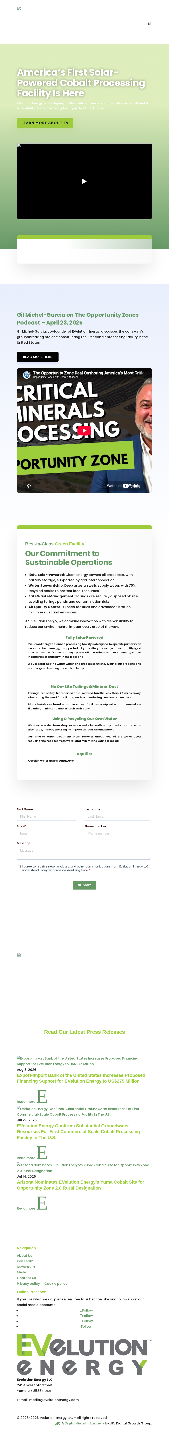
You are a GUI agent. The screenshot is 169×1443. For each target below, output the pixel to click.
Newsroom (26, 1266)
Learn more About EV (45, 123)
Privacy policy (28, 1283)
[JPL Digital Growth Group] (57, 1424)
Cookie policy (55, 1283)
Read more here (37, 357)
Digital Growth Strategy (84, 1423)
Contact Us (26, 1277)
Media (22, 1272)
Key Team (25, 1261)
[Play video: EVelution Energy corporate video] (84, 181)
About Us (24, 1255)
